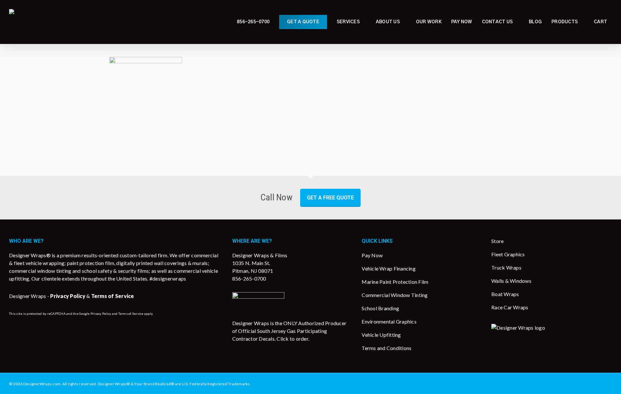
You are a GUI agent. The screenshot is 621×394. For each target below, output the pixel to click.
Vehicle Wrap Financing (389, 268)
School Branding (380, 308)
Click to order (292, 338)
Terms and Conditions (386, 348)
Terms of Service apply (135, 313)
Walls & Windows (511, 281)
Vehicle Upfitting (381, 335)
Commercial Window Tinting (395, 295)
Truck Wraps (506, 267)
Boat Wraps (505, 294)
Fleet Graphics (508, 254)
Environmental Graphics (389, 321)
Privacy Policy (101, 313)
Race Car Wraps (509, 307)
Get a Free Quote (330, 198)
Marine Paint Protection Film (395, 282)
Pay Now (372, 255)
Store (497, 241)
